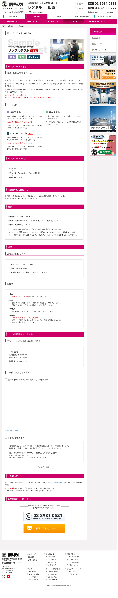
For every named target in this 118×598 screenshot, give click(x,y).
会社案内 (80, 4)
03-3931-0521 (38, 12)
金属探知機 (13, 16)
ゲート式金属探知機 (82, 16)
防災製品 (72, 571)
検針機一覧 (33, 571)
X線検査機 (36, 16)
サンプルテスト (73, 21)
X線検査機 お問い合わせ (97, 21)
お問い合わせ (32, 559)
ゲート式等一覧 (53, 571)
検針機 (59, 16)
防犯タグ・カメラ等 (104, 16)
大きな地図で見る (11, 430)
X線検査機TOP (12, 21)
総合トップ (31, 554)
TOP (3, 26)
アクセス (80, 8)
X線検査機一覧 (32, 21)
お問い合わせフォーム (60, 482)
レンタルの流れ (53, 21)
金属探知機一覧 (53, 557)
